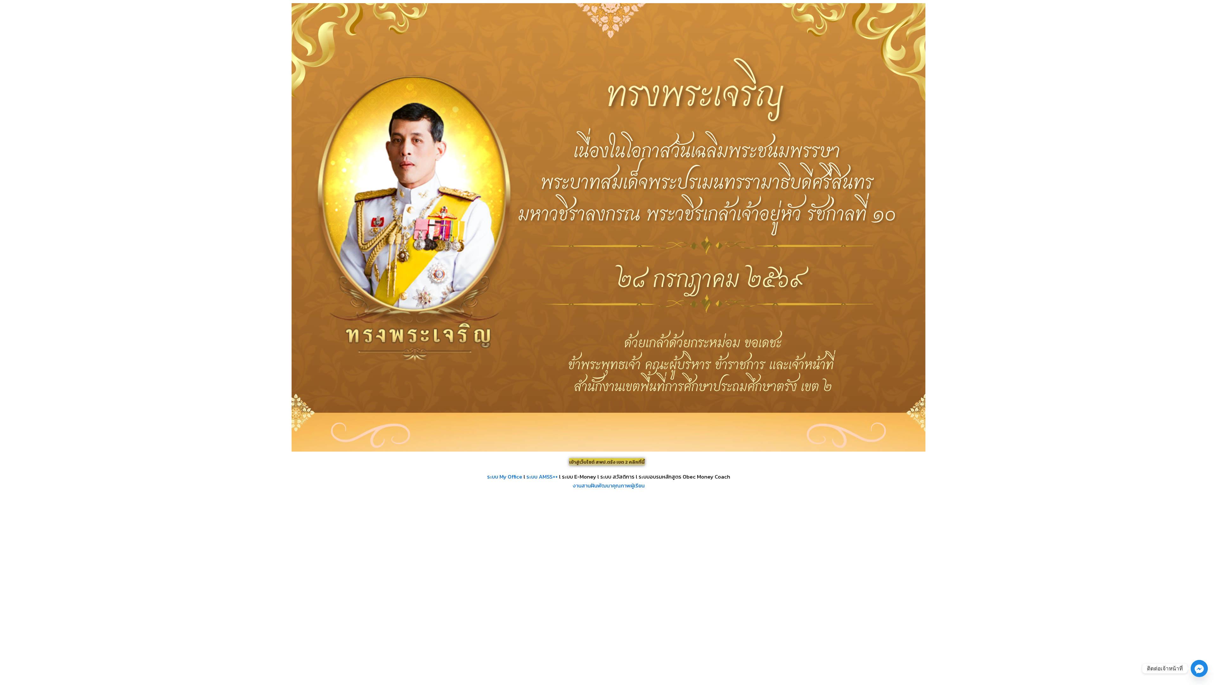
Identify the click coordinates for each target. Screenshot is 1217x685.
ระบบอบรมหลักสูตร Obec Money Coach (684, 477)
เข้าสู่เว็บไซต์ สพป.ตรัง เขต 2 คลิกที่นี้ (607, 462)
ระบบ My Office (504, 477)
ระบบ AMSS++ (542, 477)
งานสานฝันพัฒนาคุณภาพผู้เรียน (609, 485)
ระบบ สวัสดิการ (617, 477)
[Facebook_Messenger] (1199, 668)
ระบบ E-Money (579, 477)
